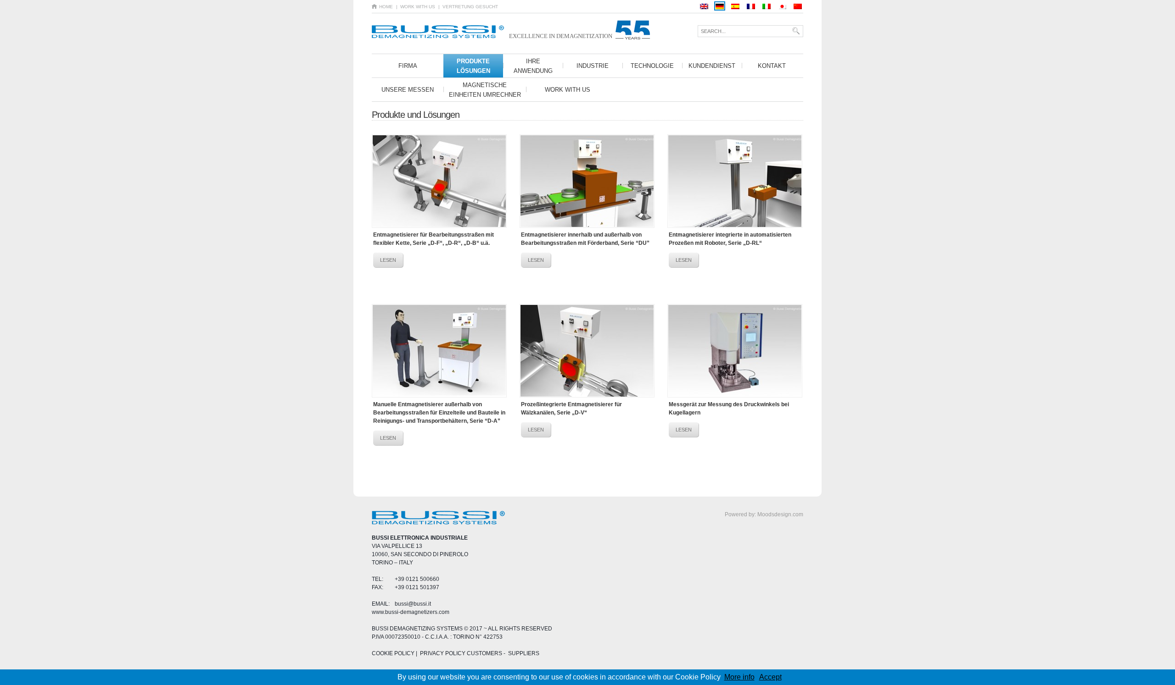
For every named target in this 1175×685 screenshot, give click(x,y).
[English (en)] (704, 6)
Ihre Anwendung (533, 66)
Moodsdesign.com (780, 514)
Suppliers (523, 653)
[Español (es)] (735, 6)
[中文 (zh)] (797, 6)
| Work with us (415, 6)
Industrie (592, 65)
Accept (770, 677)
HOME (386, 6)
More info (739, 677)
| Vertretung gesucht (468, 6)
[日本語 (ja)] (782, 6)
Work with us (567, 89)
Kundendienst (711, 65)
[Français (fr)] (750, 6)
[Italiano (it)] (766, 6)
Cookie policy (393, 653)
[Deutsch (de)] (719, 6)
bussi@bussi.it (413, 604)
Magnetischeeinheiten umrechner (485, 90)
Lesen (388, 260)
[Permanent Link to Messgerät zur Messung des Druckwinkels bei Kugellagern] (734, 351)
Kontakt (772, 65)
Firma (407, 65)
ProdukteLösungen (473, 66)
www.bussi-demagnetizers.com (410, 612)
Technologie (652, 65)
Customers (483, 653)
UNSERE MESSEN (407, 89)
